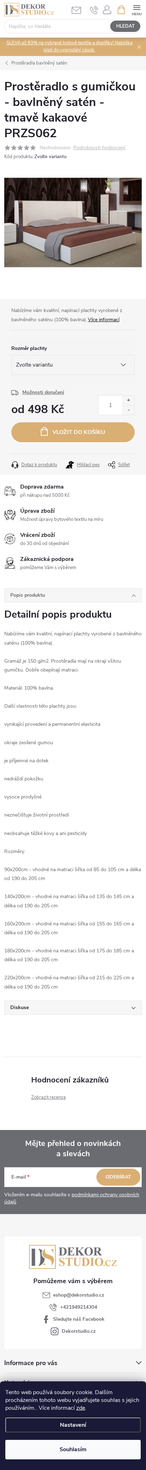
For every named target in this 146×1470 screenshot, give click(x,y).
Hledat (125, 26)
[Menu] (136, 9)
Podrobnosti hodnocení (99, 148)
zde (80, 1408)
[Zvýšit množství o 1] (128, 400)
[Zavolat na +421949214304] (94, 10)
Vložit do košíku (78, 432)
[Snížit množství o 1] (128, 410)
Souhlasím (73, 1449)
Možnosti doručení (43, 392)
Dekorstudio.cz (79, 1331)
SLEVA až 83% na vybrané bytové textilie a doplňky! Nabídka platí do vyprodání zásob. (69, 46)
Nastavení (73, 1425)
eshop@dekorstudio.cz (78, 1295)
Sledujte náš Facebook (79, 1319)
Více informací (103, 319)
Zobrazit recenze (48, 1097)
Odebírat (118, 1177)
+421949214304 (78, 1307)
